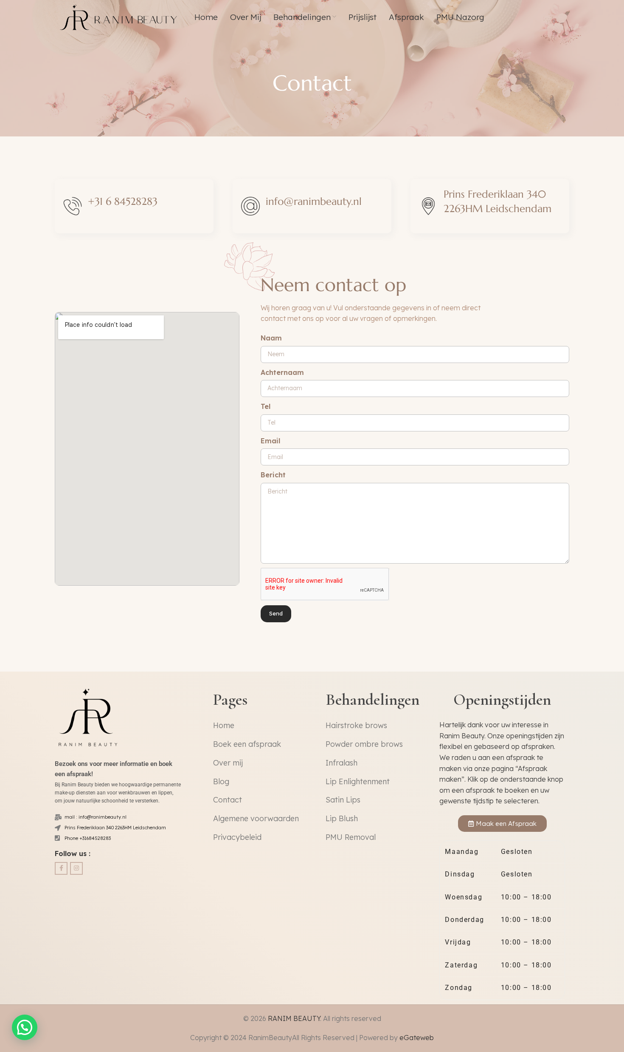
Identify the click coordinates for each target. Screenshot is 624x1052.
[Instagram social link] (76, 868)
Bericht (273, 475)
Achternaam (282, 372)
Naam (271, 338)
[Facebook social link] (61, 868)
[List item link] (262, 726)
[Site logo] (120, 16)
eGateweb (416, 1037)
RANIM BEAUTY (294, 1018)
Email (270, 441)
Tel (265, 406)
